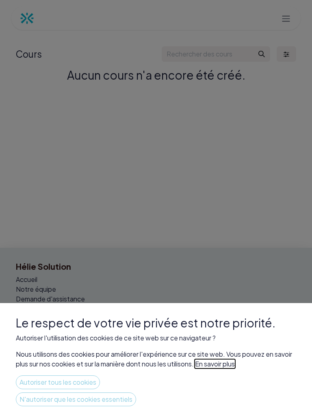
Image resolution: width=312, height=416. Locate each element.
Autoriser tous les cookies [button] (58, 382)
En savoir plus (215, 364)
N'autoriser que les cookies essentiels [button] (76, 399)
